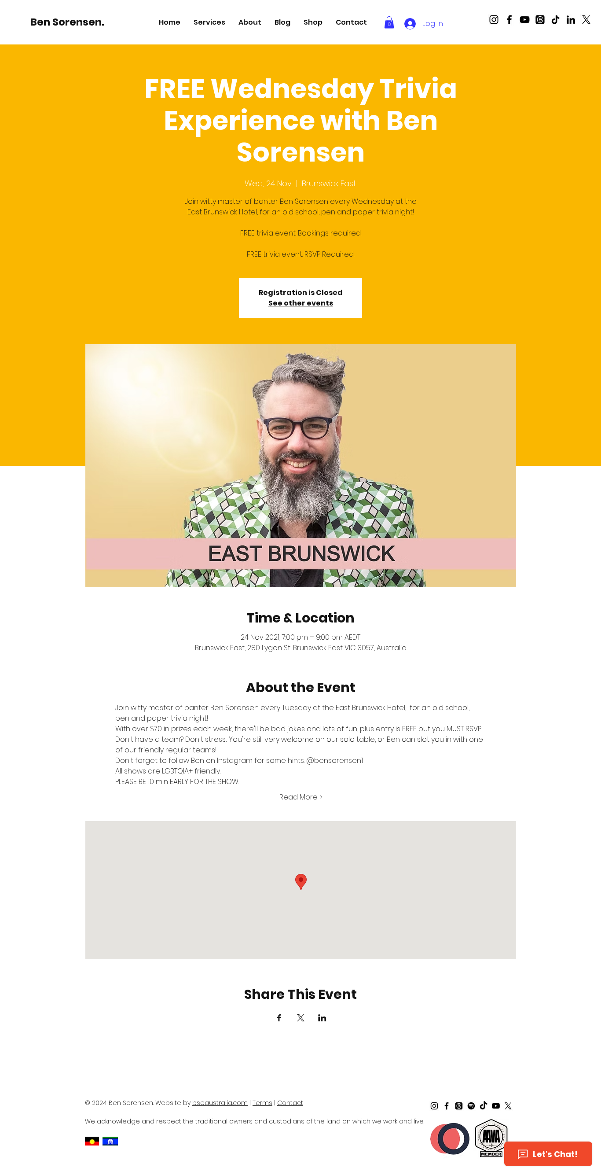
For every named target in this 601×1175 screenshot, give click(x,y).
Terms (262, 1102)
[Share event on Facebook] (279, 1017)
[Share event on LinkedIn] (322, 1017)
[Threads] (540, 20)
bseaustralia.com (220, 1102)
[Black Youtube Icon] (525, 20)
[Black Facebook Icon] (509, 20)
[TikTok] (555, 20)
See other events (300, 303)
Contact (290, 1102)
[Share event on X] (301, 1017)
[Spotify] (471, 1106)
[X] (586, 20)
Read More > (300, 797)
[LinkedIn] (571, 20)
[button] (209, 22)
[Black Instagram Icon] (494, 20)
